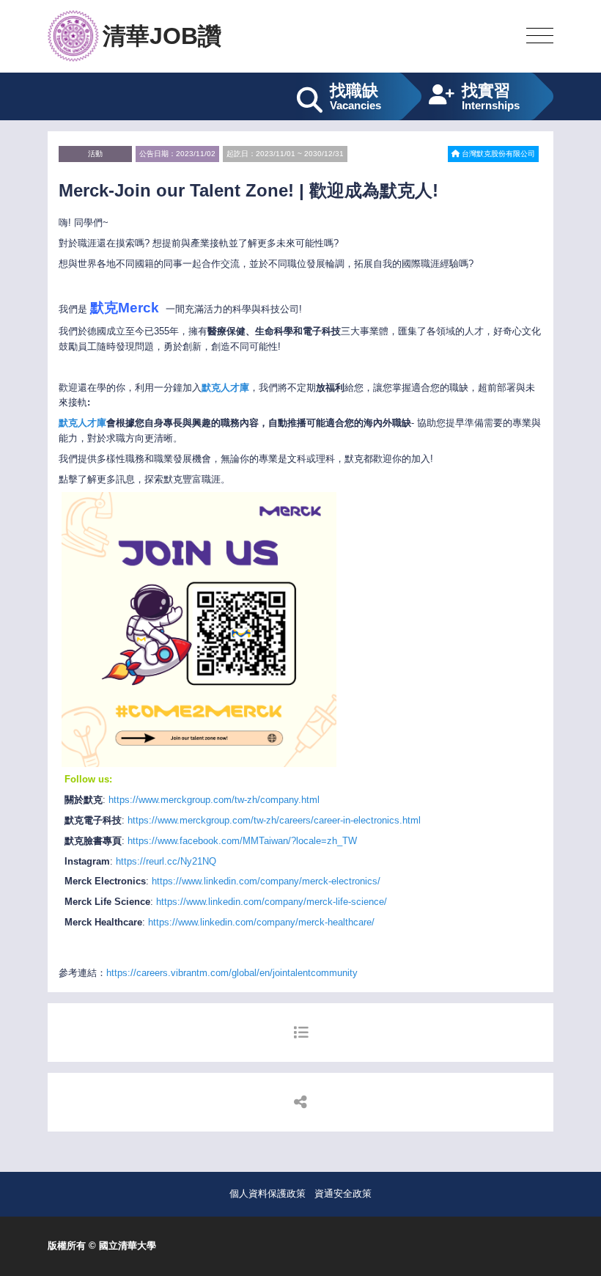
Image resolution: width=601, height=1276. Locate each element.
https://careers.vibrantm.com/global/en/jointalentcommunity (232, 972)
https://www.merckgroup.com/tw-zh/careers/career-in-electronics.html (274, 820)
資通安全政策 (343, 1193)
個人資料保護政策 (267, 1193)
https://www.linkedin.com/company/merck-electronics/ (266, 881)
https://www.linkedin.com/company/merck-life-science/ (271, 901)
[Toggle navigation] (539, 36)
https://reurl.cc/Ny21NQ (166, 861)
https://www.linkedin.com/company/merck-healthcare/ (261, 922)
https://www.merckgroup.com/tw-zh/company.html (214, 799)
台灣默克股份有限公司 (497, 154)
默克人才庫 (82, 422)
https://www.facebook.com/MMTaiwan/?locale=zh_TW (242, 840)
